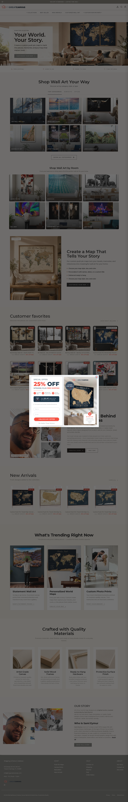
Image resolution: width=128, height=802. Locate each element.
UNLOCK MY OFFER (46, 419)
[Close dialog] (96, 377)
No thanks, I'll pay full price (47, 423)
